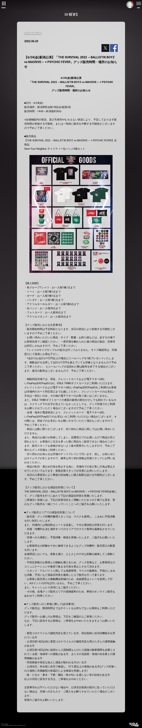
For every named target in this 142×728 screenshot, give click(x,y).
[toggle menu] (138, 3)
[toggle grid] (3, 3)
